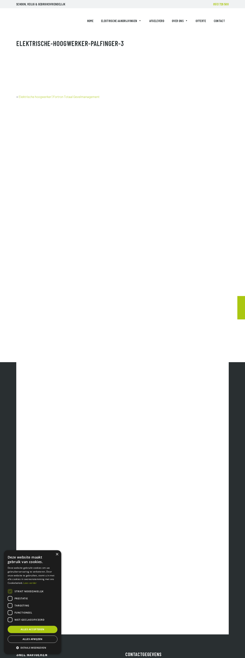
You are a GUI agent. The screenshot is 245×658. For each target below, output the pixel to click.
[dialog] (32, 602)
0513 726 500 (221, 4)
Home (90, 21)
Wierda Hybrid (25, 21)
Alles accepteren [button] (32, 629)
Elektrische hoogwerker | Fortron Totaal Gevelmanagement (59, 97)
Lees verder (30, 583)
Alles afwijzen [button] (32, 639)
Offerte (201, 21)
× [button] (57, 554)
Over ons (178, 21)
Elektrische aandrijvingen (119, 21)
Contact (219, 21)
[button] (32, 647)
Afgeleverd (156, 21)
